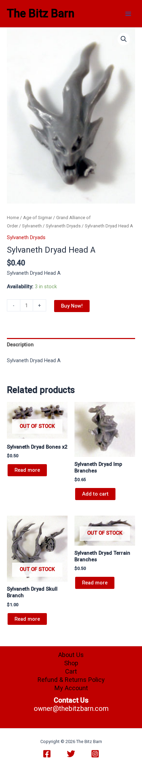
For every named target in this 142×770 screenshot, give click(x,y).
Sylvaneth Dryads (63, 225)
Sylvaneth (32, 225)
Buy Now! (72, 306)
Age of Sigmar (37, 217)
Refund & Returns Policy (71, 679)
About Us (71, 654)
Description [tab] (20, 344)
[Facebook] (47, 754)
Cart (71, 671)
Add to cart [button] (95, 494)
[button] (124, 39)
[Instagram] (95, 754)
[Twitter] (71, 754)
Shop (71, 663)
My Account (71, 688)
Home (13, 217)
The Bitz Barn (40, 13)
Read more (27, 470)
